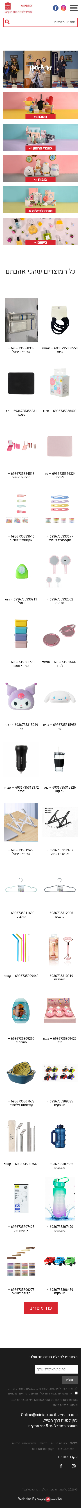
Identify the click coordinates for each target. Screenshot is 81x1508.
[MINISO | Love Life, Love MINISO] (18, 6)
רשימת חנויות (59, 1443)
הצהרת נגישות (66, 1449)
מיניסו (74, 1443)
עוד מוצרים (40, 1308)
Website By (27, 1499)
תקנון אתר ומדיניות (43, 1449)
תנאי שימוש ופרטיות (24, 1443)
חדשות (43, 1443)
